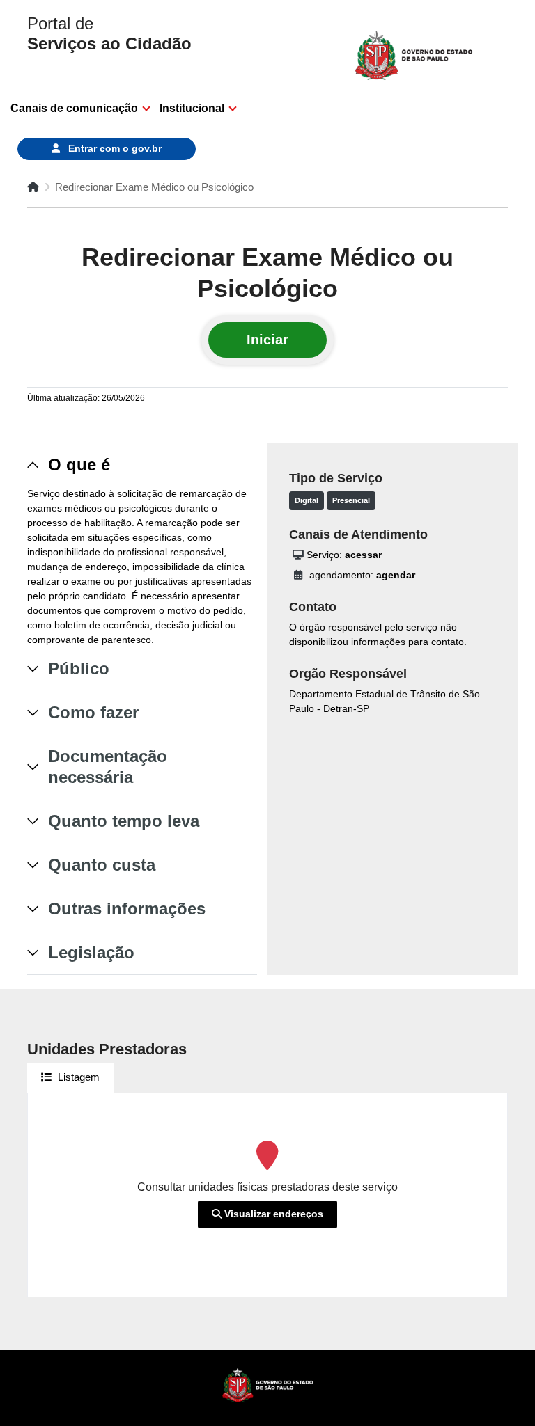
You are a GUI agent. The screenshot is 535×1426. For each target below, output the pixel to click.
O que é (79, 464)
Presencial (351, 500)
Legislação (91, 952)
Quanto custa (101, 864)
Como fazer (93, 712)
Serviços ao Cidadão (109, 33)
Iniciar (267, 339)
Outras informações (127, 908)
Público (78, 668)
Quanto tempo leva (123, 820)
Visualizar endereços (272, 1213)
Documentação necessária (107, 766)
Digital (306, 500)
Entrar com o (113, 148)
